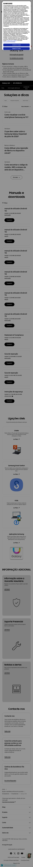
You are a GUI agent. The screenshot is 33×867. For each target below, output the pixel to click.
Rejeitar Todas (16, 48)
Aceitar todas (16, 45)
